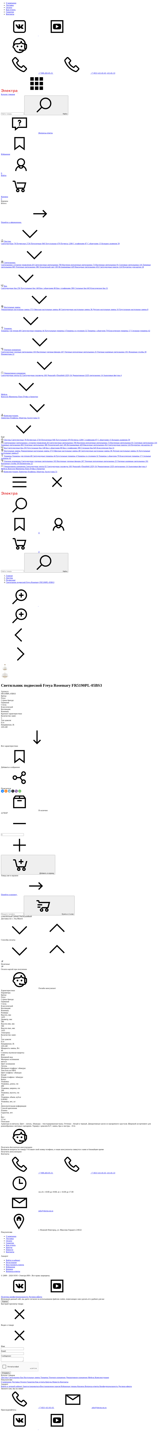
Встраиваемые (67, 267)
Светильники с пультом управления (17, 265)
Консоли (5, 397)
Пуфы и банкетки (30, 397)
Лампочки (5, 418)
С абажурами (94, 244)
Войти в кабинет (13, 1260)
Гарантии (10, 12)
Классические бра (99, 288)
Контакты (10, 14)
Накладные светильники (87, 267)
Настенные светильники (107, 265)
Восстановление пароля (50, 1386)
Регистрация (11, 1262)
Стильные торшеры (140, 331)
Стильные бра (82, 288)
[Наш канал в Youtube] (57, 35)
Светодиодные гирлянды (34, 375)
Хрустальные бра (30, 288)
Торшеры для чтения (11, 331)
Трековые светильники (12, 445)
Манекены (13, 397)
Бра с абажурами (47, 288)
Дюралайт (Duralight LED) (59, 375)
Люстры (9, 578)
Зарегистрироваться (31, 1386)
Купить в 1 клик (68, 914)
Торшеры (44, 1377)
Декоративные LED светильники (87, 375)
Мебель (91, 1377)
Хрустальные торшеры (55, 331)
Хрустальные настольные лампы (133, 309)
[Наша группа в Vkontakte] (20, 35)
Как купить (11, 10)
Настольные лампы (32, 1377)
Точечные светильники (27, 267)
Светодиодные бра (11, 288)
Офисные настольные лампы (47, 309)
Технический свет (49, 267)
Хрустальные (53, 244)
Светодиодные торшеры (33, 331)
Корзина (9, 1269)
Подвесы (67, 244)
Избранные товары (69, 1386)
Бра (22, 1377)
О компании (11, 3)
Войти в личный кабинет (12, 1386)
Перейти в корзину (9, 895)
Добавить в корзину (46, 873)
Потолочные (38, 244)
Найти (64, 114)
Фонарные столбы (137, 352)
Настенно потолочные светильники (78, 265)
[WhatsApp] (19, 791)
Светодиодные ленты (11, 375)
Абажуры (23, 418)
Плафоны (14, 418)
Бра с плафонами (65, 288)
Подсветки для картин (133, 267)
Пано (20, 397)
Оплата (9, 7)
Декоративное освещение (77, 1377)
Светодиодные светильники (48, 265)
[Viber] (16, 791)
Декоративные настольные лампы (17, 309)
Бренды (9, 1247)
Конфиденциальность (108, 1386)
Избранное (10, 1267)
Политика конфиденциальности (15, 1297)
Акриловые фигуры (112, 375)
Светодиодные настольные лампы (77, 309)
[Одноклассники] (5, 791)
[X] (12, 791)
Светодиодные (8, 244)
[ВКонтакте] (2, 791)
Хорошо (5, 1301)
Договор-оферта (35, 1297)
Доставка (10, 5)
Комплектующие (102, 1377)
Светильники (14, 1377)
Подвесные (23, 244)
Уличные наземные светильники (112, 352)
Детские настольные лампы (106, 309)
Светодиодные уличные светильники (19, 352)
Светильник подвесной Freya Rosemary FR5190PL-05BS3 (30, 582)
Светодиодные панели (110, 267)
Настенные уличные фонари (50, 352)
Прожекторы (7, 354)
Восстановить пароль (15, 1265)
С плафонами (80, 244)
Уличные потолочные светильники (80, 352)
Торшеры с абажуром (98, 331)
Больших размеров (110, 244)
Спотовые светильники (131, 265)
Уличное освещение (57, 1377)
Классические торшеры (119, 331)
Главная (9, 576)
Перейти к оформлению (11, 222)
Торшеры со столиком (77, 331)
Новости (9, 1250)
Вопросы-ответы (13, 1271)
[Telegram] (9, 791)
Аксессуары (33, 418)
